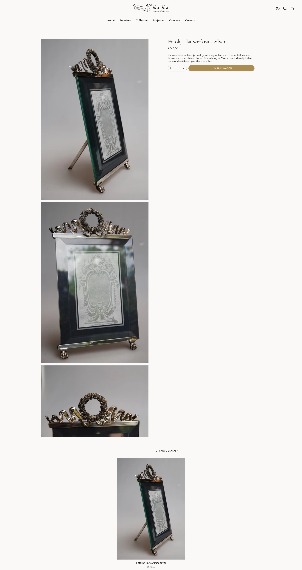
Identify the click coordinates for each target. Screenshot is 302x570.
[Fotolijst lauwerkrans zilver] (151, 509)
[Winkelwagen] (292, 8)
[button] (285, 8)
